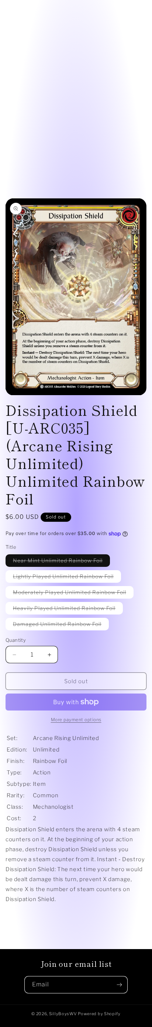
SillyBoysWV (63, 1013)
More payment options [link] (76, 719)
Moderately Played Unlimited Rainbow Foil (73, 594)
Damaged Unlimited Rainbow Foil (61, 625)
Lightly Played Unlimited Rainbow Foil (67, 578)
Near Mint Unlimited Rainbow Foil (61, 562)
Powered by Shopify (99, 1013)
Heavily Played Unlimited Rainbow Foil (68, 610)
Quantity (16, 640)
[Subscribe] (119, 984)
